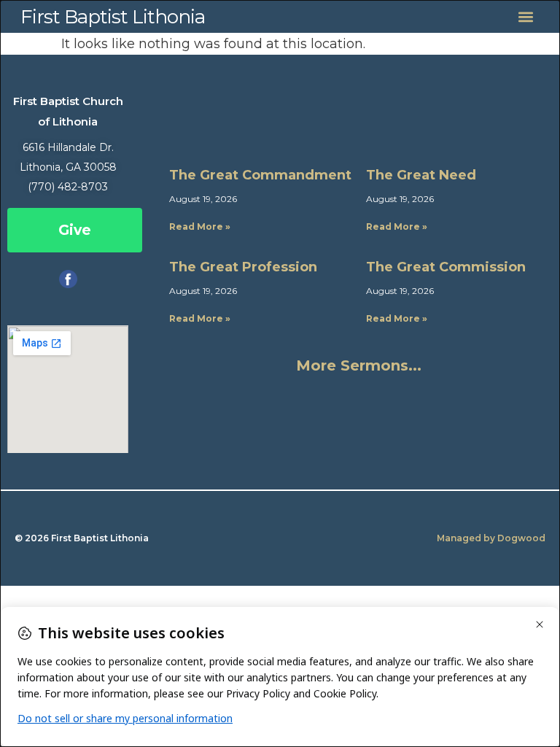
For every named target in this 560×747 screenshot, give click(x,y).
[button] (526, 16)
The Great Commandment (260, 175)
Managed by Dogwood (491, 538)
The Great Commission (446, 267)
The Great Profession (243, 267)
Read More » (199, 226)
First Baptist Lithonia (112, 16)
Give (74, 230)
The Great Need (421, 175)
